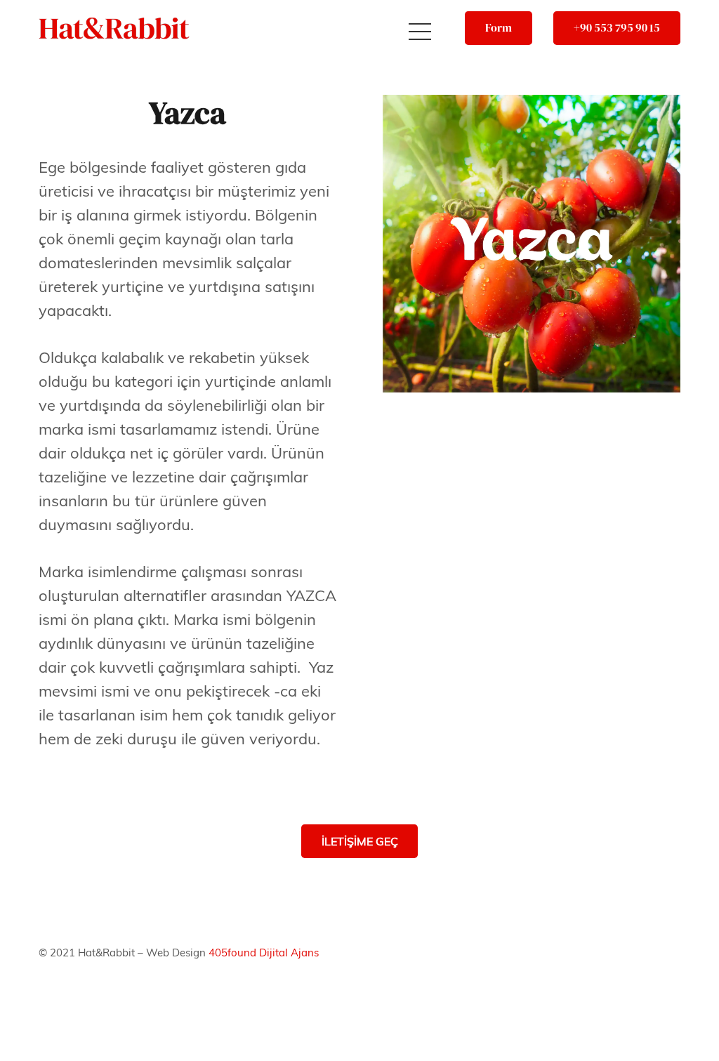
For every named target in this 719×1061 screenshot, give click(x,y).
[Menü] (419, 31)
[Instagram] (654, 996)
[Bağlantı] (114, 28)
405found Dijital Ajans (264, 952)
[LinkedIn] (654, 958)
